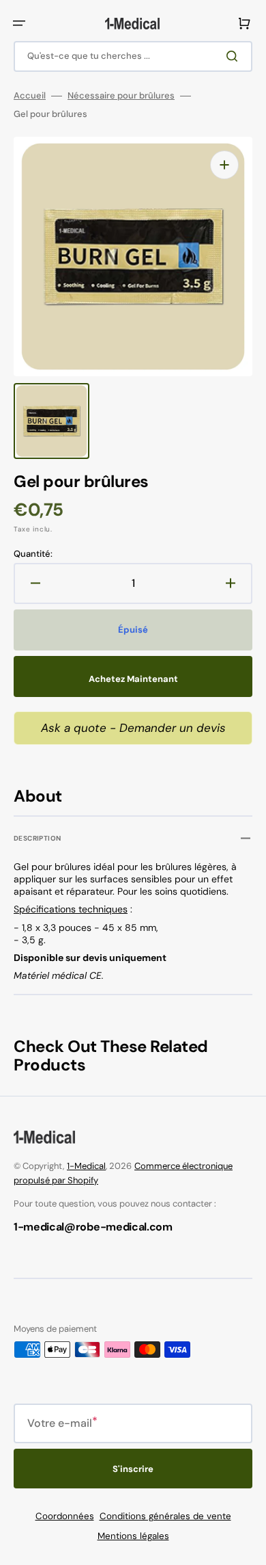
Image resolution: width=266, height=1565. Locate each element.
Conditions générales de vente (165, 1516)
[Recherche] (234, 56)
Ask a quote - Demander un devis (133, 727)
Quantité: (33, 554)
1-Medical (86, 1166)
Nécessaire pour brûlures (121, 95)
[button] (19, 23)
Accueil (30, 95)
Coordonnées (64, 1516)
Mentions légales (133, 1536)
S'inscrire (133, 1469)
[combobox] (133, 56)
